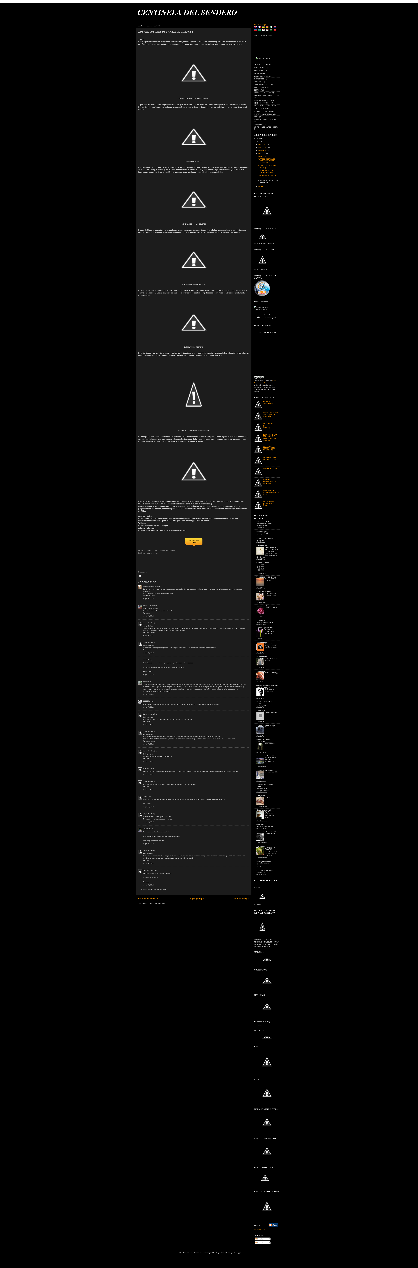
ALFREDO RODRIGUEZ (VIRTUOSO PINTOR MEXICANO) (266, 161)
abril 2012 (261, 153)
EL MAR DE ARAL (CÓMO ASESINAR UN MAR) (271, 492)
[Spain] (267, 27)
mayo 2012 (262, 156)
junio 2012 (262, 186)
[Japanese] (263, 30)
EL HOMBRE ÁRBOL (270, 468)
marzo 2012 (262, 150)
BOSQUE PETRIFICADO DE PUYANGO (269, 481)
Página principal (196, 898)
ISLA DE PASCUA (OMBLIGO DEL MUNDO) (269, 504)
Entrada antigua (241, 898)
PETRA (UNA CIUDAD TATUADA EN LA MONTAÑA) (270, 414)
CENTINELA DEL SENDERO (187, 12)
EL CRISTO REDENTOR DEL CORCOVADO (269, 448)
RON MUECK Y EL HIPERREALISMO (269, 458)
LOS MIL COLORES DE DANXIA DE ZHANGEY (266, 172)
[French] (260, 27)
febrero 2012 (262, 147)
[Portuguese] (260, 30)
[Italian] (271, 27)
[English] (256, 27)
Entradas (260, 1239)
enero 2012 (262, 144)
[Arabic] (271, 30)
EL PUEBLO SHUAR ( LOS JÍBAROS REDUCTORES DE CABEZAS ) (270, 438)
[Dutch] (275, 27)
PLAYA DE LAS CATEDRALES (268, 402)
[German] (263, 27)
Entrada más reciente (148, 898)
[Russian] (256, 30)
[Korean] (267, 30)
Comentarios (261, 1243)
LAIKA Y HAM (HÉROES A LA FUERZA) (268, 425)
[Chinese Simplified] (275, 30)
